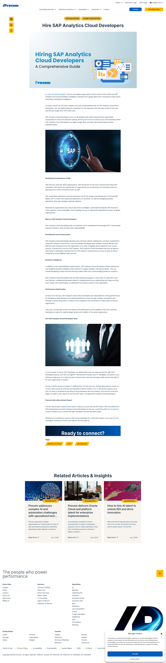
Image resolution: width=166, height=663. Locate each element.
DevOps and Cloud (54, 444)
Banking (81, 119)
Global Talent (42, 595)
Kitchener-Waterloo (62, 640)
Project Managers (78, 614)
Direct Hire (41, 590)
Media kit (6, 601)
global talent (66, 407)
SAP (69, 444)
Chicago (6, 637)
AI (73, 587)
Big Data (75, 590)
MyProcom (7, 598)
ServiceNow (76, 622)
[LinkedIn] (11, 25)
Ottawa (84, 635)
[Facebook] (11, 19)
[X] (11, 30)
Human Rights (67, 648)
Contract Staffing (43, 587)
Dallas (5, 640)
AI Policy (89, 648)
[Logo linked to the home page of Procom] (10, 5)
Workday (75, 625)
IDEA (79, 648)
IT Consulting (42, 598)
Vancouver (85, 643)
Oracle (74, 611)
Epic (73, 603)
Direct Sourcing (43, 593)
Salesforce (76, 617)
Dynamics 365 (77, 601)
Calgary (57, 635)
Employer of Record (44, 603)
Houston (32, 635)
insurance (91, 119)
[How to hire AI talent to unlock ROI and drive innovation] (122, 512)
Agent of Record (43, 601)
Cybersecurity (77, 593)
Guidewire (75, 606)
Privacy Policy (135, 659)
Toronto (84, 640)
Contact (6, 593)
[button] (161, 633)
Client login (143, 3)
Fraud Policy (101, 648)
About (118, 3)
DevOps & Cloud (78, 598)
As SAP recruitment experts (55, 94)
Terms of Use (7, 648)
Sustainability (52, 648)
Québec (84, 637)
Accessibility (37, 648)
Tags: (47, 440)
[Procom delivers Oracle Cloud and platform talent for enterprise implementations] (83, 512)
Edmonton (58, 637)
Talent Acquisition (91, 18)
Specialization (72, 18)
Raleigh (32, 640)
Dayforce (75, 595)
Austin (5, 635)
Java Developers (78, 609)
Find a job (6, 595)
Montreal (58, 643)
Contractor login (131, 3)
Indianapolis (33, 637)
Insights (106, 9)
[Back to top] (159, 573)
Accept (135, 654)
